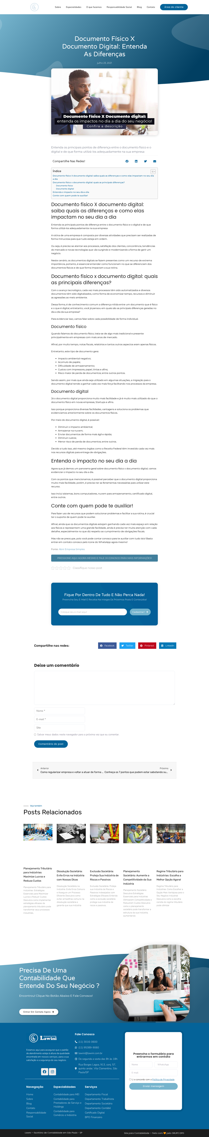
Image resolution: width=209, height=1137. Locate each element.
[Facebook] (44, 1071)
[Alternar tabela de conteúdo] (151, 171)
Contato (151, 7)
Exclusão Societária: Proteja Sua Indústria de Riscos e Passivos (104, 875)
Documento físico (64, 185)
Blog (139, 7)
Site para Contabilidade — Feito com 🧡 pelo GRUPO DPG (154, 1133)
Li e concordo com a (153, 1079)
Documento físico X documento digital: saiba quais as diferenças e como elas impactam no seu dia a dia (103, 177)
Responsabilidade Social (119, 7)
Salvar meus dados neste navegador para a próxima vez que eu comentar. (78, 734)
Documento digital (65, 189)
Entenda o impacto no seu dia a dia (71, 192)
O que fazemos (94, 7)
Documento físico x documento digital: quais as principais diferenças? (89, 182)
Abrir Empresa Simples (72, 549)
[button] (127, 161)
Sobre (58, 7)
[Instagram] (52, 1071)
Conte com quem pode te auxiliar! (70, 195)
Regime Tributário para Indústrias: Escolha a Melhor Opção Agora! (170, 875)
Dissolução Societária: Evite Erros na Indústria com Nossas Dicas (70, 875)
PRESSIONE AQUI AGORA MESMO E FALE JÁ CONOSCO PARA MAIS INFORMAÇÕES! (104, 558)
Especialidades (73, 7)
